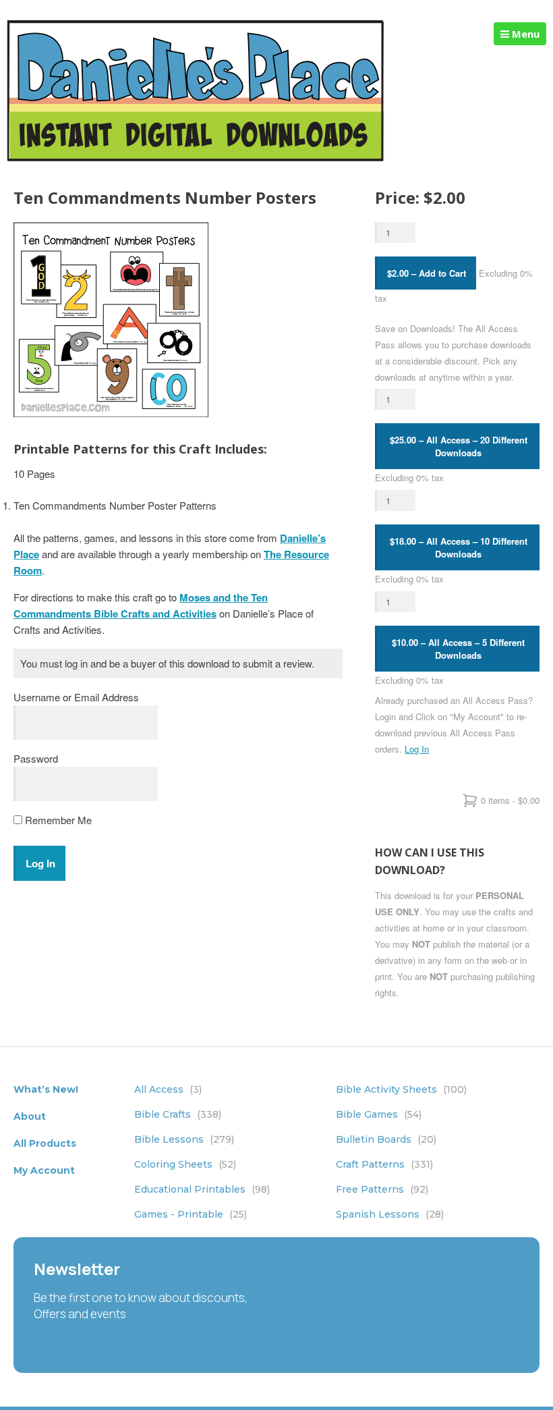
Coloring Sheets (185, 1164)
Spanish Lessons (390, 1214)
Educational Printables (202, 1189)
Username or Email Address (76, 697)
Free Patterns (382, 1189)
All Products (44, 1143)
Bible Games (378, 1114)
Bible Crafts (177, 1114)
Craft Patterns (384, 1164)
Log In (417, 748)
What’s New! (45, 1089)
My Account (44, 1170)
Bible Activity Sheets (401, 1089)
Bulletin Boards (386, 1139)
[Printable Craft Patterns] (195, 158)
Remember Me (57, 820)
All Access (168, 1089)
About (29, 1116)
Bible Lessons (184, 1139)
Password (35, 758)
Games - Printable (190, 1214)
